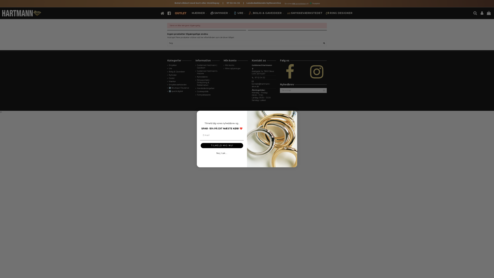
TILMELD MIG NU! (222, 145)
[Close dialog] (294, 113)
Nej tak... (221, 153)
